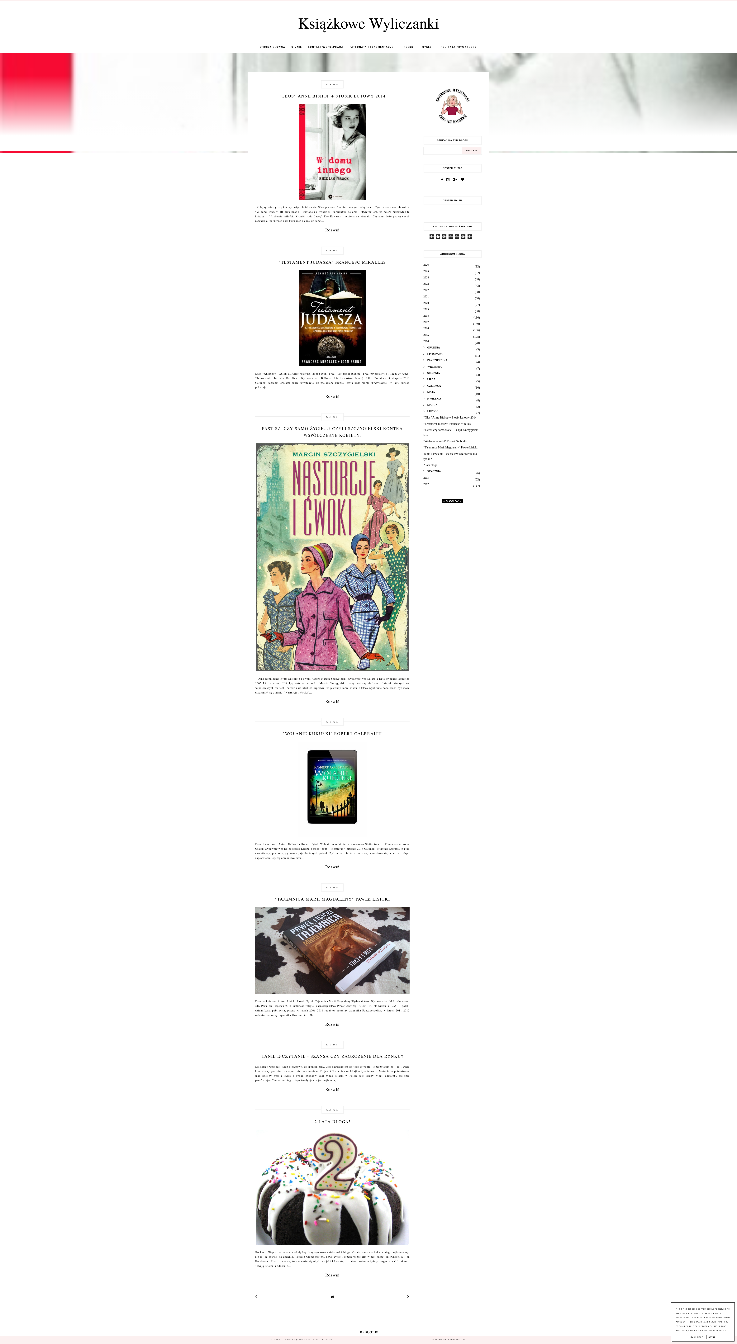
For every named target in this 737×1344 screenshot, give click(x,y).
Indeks (408, 47)
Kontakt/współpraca (325, 47)
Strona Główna (272, 47)
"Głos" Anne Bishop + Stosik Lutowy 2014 (332, 96)
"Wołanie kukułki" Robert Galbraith (332, 733)
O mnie (296, 47)
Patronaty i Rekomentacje (371, 47)
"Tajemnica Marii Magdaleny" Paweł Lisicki (332, 899)
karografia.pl (456, 1340)
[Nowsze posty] (256, 1297)
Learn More (696, 1337)
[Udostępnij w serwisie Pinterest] (402, 150)
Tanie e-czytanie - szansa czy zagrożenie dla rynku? (332, 1056)
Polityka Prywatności (459, 47)
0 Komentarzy (395, 113)
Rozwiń (332, 230)
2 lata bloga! (332, 1121)
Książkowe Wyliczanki (368, 22)
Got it (711, 1337)
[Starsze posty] (408, 1297)
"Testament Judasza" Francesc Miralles (332, 262)
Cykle (427, 47)
